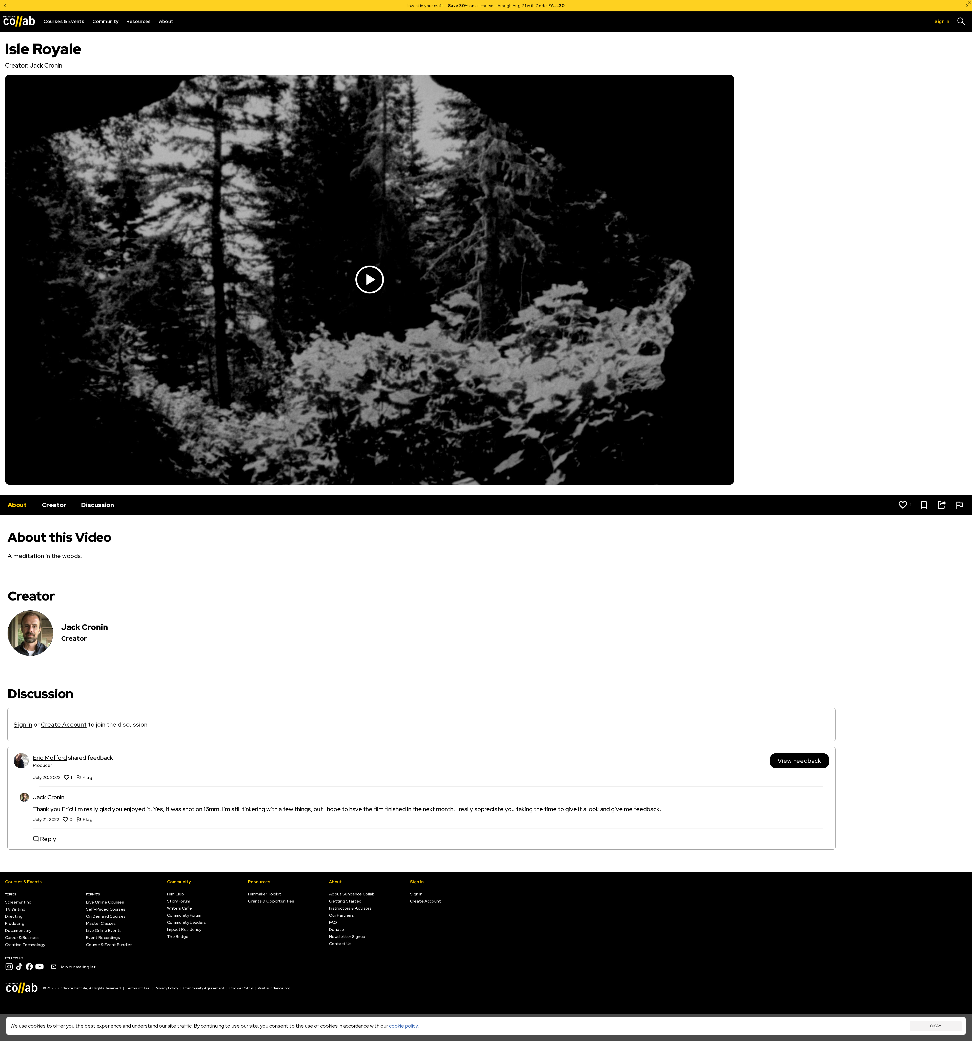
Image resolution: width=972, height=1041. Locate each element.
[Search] (961, 21)
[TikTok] (19, 967)
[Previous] (5, 5)
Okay (935, 1026)
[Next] (967, 5)
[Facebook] (29, 967)
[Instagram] (9, 967)
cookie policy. (404, 1026)
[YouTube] (39, 967)
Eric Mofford (50, 758)
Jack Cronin (48, 797)
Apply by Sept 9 (546, 5)
